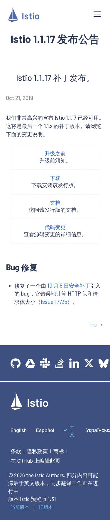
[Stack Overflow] (59, 363)
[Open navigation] (97, 14)
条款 (16, 451)
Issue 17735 (54, 302)
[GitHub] (15, 363)
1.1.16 (93, 325)
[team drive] (30, 363)
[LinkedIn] (74, 363)
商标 (58, 451)
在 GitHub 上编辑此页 (35, 460)
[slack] (45, 363)
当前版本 (20, 507)
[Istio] (46, 16)
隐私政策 (37, 451)
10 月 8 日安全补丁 (68, 285)
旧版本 (46, 507)
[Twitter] (89, 363)
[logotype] (29, 408)
